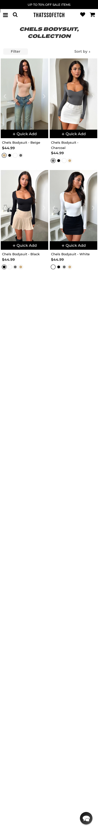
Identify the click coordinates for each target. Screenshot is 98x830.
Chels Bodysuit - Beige (21, 142)
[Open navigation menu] (5, 15)
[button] (86, 818)
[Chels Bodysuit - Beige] (24, 94)
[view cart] (92, 15)
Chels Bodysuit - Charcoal (64, 145)
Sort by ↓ (82, 51)
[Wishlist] (82, 15)
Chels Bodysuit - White (70, 254)
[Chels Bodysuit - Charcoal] (73, 94)
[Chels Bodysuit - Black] (24, 205)
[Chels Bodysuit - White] (73, 205)
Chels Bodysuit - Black (21, 254)
